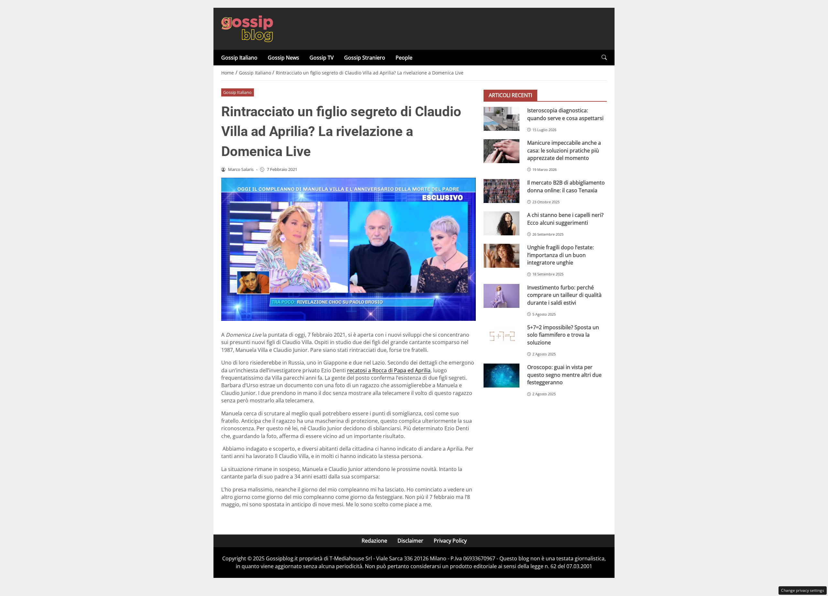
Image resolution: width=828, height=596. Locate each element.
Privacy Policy (450, 540)
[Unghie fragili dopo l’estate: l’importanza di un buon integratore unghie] (501, 256)
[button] (604, 57)
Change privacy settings (802, 590)
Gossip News (283, 57)
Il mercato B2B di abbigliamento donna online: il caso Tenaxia (566, 186)
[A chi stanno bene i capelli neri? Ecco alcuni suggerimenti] (501, 223)
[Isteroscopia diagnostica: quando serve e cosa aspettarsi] (501, 119)
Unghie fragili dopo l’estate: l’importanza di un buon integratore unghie (560, 255)
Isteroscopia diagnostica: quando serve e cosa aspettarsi (565, 114)
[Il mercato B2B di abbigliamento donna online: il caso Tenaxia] (501, 191)
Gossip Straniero (364, 57)
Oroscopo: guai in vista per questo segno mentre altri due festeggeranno (564, 375)
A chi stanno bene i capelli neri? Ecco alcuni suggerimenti (565, 218)
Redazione (374, 540)
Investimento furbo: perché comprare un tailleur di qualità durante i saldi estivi (564, 295)
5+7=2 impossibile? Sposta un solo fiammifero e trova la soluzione (563, 335)
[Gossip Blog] (247, 28)
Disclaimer (410, 540)
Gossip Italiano (239, 57)
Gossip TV (322, 57)
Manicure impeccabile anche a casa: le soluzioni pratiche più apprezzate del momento (564, 150)
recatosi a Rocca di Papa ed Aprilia (388, 370)
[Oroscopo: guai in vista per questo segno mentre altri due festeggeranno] (501, 376)
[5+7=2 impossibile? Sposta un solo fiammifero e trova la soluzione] (501, 336)
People (404, 57)
